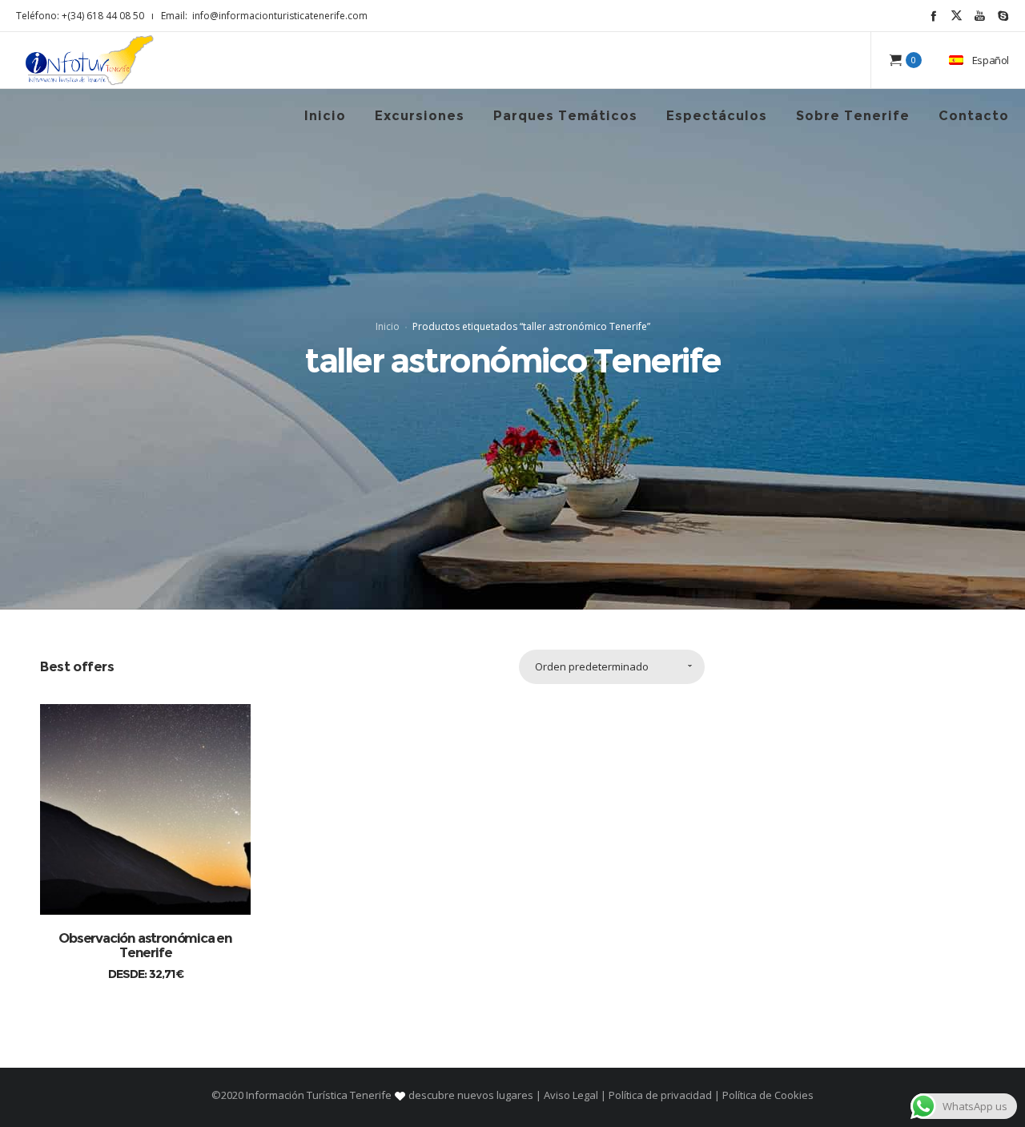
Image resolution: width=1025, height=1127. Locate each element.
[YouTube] (979, 16)
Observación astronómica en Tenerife (145, 945)
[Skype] (1003, 16)
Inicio (388, 326)
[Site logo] (89, 60)
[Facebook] (933, 16)
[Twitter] (956, 16)
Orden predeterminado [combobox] (592, 666)
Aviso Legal (571, 1095)
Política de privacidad (660, 1095)
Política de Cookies (767, 1095)
